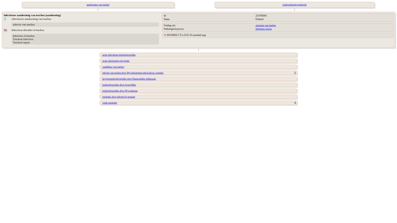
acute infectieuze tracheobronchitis (119, 54)
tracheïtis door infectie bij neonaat (118, 96)
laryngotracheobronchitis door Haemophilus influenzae (129, 78)
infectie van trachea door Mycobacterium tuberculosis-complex (133, 72)
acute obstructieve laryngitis (115, 60)
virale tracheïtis (109, 102)
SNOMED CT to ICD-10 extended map (186, 35)
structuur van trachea (266, 25)
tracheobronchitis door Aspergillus (119, 84)
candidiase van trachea (113, 66)
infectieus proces (264, 28)
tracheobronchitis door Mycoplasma (120, 90)
